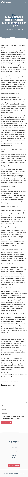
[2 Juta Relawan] (6, 2)
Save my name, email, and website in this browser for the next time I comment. (13, 417)
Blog (14, 460)
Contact (14, 455)
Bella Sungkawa (19, 29)
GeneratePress (21, 473)
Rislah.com (14, 447)
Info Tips (5, 372)
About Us (14, 457)
